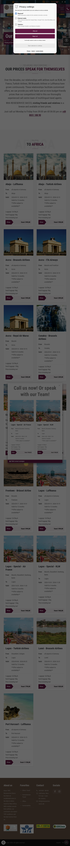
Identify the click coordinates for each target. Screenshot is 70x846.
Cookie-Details (39, 51)
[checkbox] (16, 13)
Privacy (29, 51)
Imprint (33, 51)
